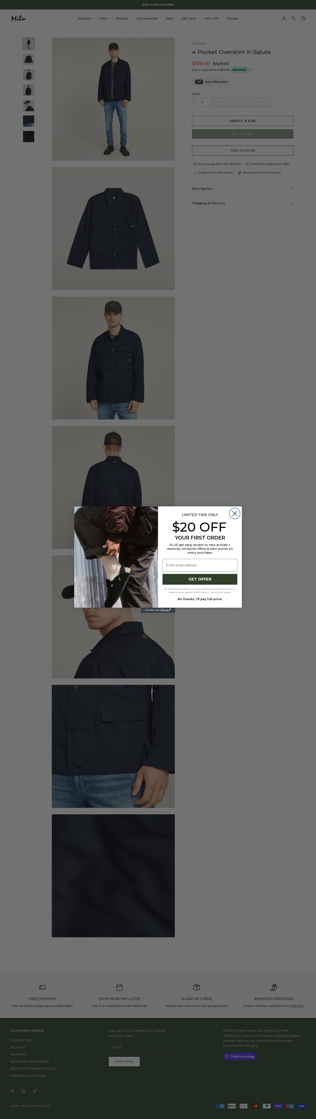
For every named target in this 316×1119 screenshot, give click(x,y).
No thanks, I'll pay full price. (200, 599)
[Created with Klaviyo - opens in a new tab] (158, 610)
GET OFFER (200, 579)
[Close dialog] (234, 513)
